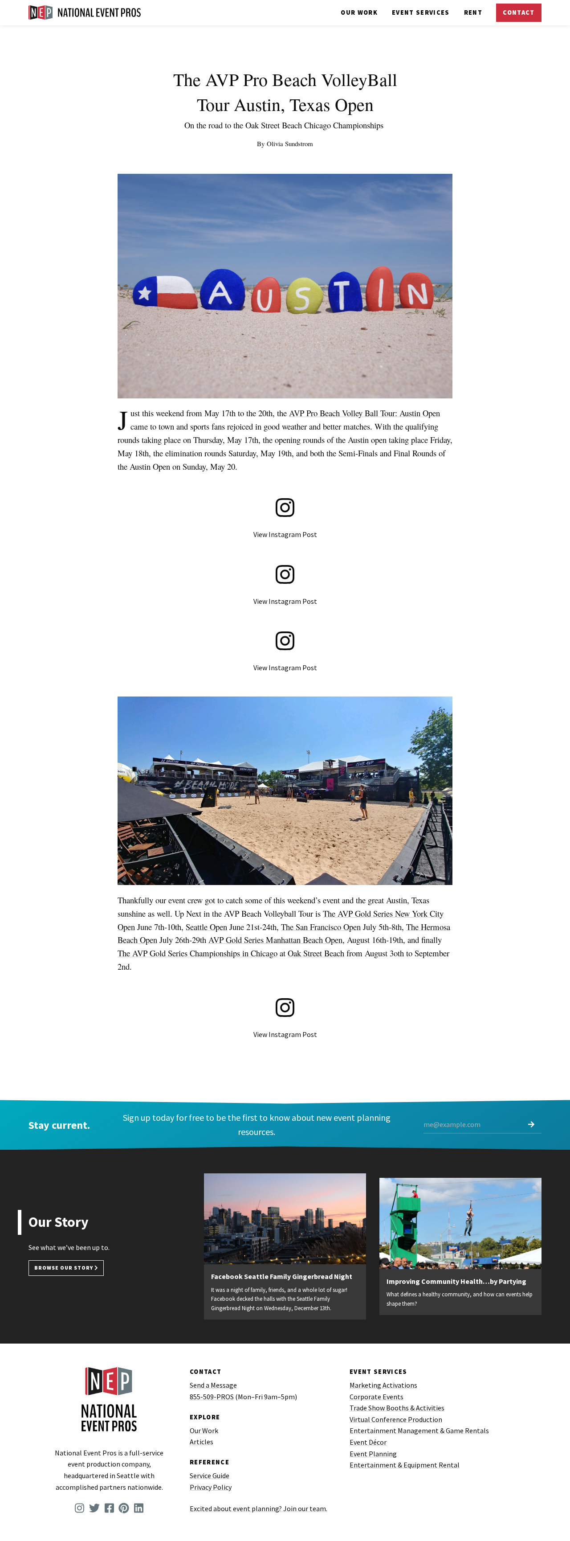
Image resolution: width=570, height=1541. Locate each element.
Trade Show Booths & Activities (397, 1407)
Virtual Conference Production (396, 1419)
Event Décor (368, 1442)
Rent (473, 12)
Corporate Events (376, 1396)
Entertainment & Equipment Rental (405, 1464)
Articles (201, 1441)
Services (421, 12)
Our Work (359, 12)
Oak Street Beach (316, 953)
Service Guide (209, 1475)
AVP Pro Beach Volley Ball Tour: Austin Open (364, 412)
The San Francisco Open (321, 926)
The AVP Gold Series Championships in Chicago (197, 953)
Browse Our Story (64, 1268)
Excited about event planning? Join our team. (258, 1508)
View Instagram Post (285, 534)
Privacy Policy (211, 1487)
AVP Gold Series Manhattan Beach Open (275, 939)
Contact (518, 12)
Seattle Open (206, 926)
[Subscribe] (531, 1125)
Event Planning (373, 1453)
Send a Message (213, 1385)
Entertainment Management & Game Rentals (419, 1430)
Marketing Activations (383, 1385)
